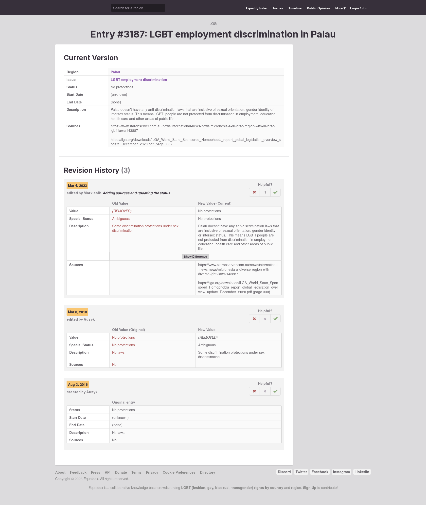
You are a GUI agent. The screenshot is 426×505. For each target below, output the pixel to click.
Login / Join (359, 8)
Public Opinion (318, 8)
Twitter (301, 471)
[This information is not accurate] (254, 192)
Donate (121, 472)
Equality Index (257, 8)
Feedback (78, 472)
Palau (323, 34)
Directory (207, 472)
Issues (278, 8)
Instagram (341, 471)
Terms (136, 472)
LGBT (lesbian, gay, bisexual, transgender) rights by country (232, 487)
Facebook (320, 471)
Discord (284, 471)
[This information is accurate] (275, 192)
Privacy (152, 472)
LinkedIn (362, 471)
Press (95, 472)
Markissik (92, 193)
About (60, 472)
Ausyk (89, 319)
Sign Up (309, 487)
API (107, 472)
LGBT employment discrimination (139, 79)
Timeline (295, 8)
